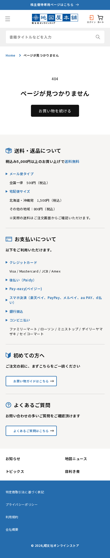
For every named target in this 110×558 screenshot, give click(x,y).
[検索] (98, 37)
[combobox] (55, 37)
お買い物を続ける (55, 110)
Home (10, 55)
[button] (7, 18)
